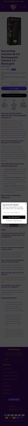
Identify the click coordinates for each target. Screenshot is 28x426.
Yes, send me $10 (14, 217)
